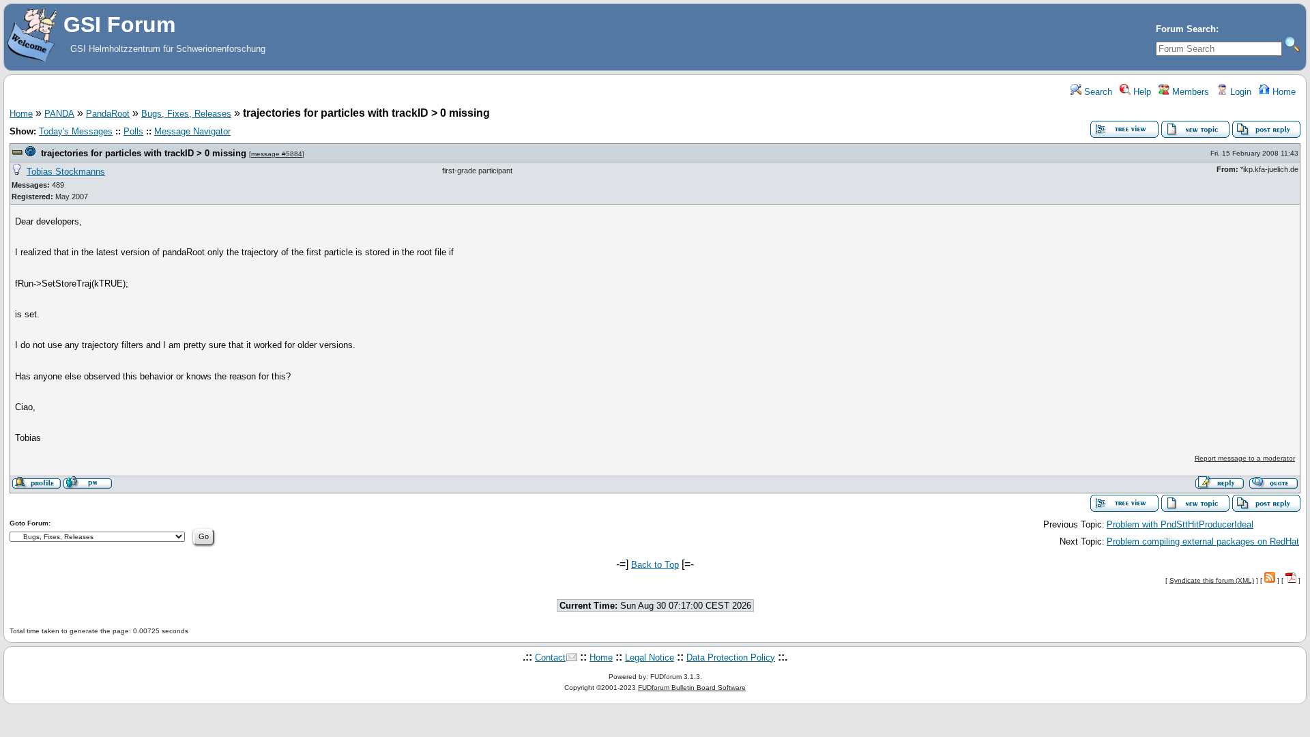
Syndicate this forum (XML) (1211, 580)
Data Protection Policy (730, 657)
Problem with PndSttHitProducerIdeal (1180, 524)
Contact (550, 657)
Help (1141, 92)
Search (1096, 92)
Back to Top (655, 565)
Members (1189, 92)
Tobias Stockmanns (66, 172)
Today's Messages (76, 131)
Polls (133, 131)
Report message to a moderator (1245, 458)
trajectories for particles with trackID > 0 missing (143, 153)
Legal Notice (649, 657)
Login (1239, 92)
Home (1283, 92)
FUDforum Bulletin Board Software (692, 687)
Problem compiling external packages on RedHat (1203, 541)
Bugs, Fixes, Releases (186, 114)
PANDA (59, 114)
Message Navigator (192, 131)
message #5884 (276, 154)
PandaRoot (108, 114)
